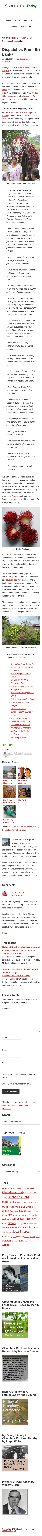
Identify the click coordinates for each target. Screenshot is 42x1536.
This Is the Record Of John (22, 699)
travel (24, 830)
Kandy (5, 116)
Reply (4, 933)
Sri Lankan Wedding (19, 680)
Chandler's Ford (12, 1192)
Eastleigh (13, 1211)
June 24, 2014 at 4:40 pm (18, 895)
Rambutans (17, 496)
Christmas (30, 1202)
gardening (22, 1215)
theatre (15, 1241)
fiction (17, 1215)
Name (5, 1038)
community (9, 1206)
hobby (19, 1223)
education (28, 827)
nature (20, 1236)
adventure (11, 827)
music (14, 1237)
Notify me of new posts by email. (18, 1084)
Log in (14, 1531)
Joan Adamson (11, 1227)
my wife (19, 83)
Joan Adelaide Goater (28, 1227)
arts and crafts (24, 1188)
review (32, 1237)
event (4, 1215)
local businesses (7, 1232)
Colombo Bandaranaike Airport (20, 112)
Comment (6, 1009)
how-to (25, 1223)
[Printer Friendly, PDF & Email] (8, 745)
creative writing (25, 1206)
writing (6, 1244)
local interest (21, 1231)
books (32, 1188)
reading (27, 1237)
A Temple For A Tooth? (20, 718)
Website (5, 1062)
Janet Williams (14, 893)
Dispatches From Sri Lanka (22, 664)
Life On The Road (18, 709)
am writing (14, 1188)
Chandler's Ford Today (21, 6)
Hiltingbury (19, 1218)
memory (7, 1236)
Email (5, 1050)
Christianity (23, 1202)
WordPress (6, 1531)
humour (31, 1223)
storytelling (16, 830)
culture (20, 827)
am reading (5, 1188)
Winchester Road (28, 1241)
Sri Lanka (6, 830)
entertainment (33, 1211)
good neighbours (8, 1219)
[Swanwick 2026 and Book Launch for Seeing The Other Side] (11, 1146)
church (36, 1202)
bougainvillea (11, 580)
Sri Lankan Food (18, 683)
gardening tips (32, 1215)
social (38, 1237)
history (36, 827)
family (11, 1214)
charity (18, 1202)
